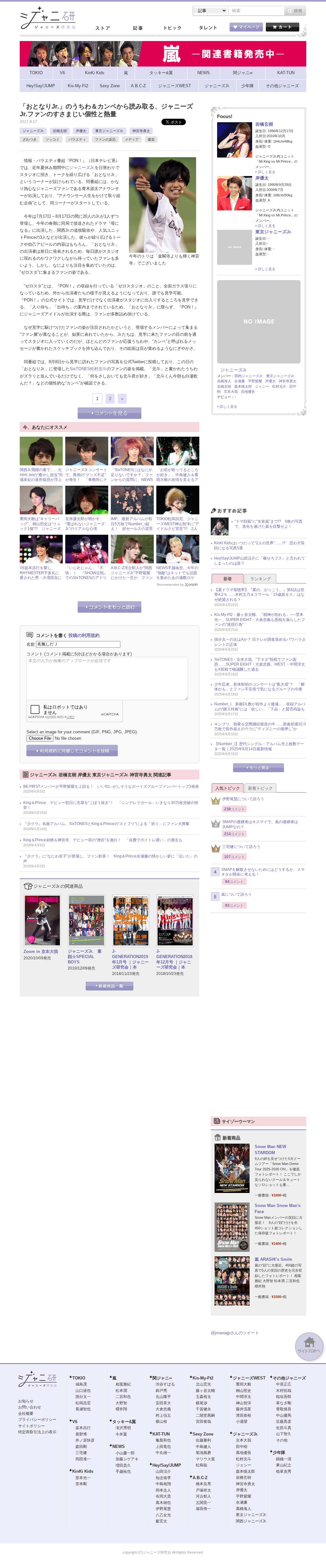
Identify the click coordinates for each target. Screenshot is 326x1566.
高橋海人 (224, 381)
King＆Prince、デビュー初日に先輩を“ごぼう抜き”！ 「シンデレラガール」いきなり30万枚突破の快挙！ (110, 805)
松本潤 (121, 1390)
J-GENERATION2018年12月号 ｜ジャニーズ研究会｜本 (174, 959)
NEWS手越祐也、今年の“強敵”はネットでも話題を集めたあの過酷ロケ (177, 573)
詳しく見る (266, 172)
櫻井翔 (121, 1409)
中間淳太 (243, 1396)
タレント (207, 28)
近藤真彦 (283, 1421)
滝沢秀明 (123, 1428)
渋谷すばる (165, 1384)
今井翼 (121, 1434)
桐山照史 (243, 1390)
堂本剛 (81, 1484)
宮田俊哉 (203, 1421)
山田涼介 (163, 1471)
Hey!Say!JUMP (166, 1465)
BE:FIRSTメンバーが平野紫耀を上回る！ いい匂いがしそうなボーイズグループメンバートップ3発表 (111, 786)
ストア (102, 28)
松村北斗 (98, 368)
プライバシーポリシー (37, 1419)
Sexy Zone (203, 1434)
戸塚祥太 (203, 1490)
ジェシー (262, 386)
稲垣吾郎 (283, 1396)
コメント (34, 654)
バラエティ (77, 139)
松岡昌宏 (83, 1403)
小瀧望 (241, 1421)
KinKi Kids (82, 1471)
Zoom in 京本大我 (41, 951)
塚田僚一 (203, 1508)
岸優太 (81, 131)
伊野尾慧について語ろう (243, 799)
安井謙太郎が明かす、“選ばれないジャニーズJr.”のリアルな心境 (85, 524)
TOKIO (78, 1378)
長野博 (81, 1434)
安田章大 (163, 1403)
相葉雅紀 (123, 1384)
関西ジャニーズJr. (249, 376)
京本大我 (231, 391)
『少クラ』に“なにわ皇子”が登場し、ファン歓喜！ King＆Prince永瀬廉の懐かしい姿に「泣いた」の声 (110, 859)
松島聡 (201, 1465)
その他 (281, 1440)
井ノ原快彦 (85, 1440)
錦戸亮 (161, 1390)
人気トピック (227, 788)
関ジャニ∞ (162, 1378)
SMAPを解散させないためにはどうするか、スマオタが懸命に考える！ (263, 872)
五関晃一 (203, 1502)
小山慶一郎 (125, 1453)
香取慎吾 (283, 1409)
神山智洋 (243, 1403)
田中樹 (241, 1446)
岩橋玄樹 (60, 131)
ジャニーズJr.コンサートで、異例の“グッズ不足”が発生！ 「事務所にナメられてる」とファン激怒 (86, 480)
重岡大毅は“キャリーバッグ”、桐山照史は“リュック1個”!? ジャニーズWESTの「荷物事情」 (40, 526)
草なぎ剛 (283, 1403)
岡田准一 (83, 1459)
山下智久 (283, 1434)
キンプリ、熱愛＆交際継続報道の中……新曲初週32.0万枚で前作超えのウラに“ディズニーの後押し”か (260, 726)
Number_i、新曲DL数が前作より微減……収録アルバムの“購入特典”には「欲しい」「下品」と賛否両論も (259, 706)
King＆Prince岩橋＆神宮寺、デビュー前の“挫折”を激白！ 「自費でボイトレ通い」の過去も (102, 840)
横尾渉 (201, 1403)
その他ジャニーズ (289, 1378)
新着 (227, 578)
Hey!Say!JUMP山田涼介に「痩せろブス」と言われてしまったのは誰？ (259, 561)
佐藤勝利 (203, 1440)
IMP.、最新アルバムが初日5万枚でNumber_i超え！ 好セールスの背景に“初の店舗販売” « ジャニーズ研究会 (132, 529)
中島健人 (203, 1446)
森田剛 (81, 1446)
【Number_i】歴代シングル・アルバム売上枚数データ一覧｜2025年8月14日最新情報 (259, 746)
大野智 (121, 1403)
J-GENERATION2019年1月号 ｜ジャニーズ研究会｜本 (130, 959)
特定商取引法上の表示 (37, 1432)
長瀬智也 (83, 1409)
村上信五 (163, 1415)
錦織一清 (283, 1459)
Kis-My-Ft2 (203, 1378)
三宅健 (81, 1452)
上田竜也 (163, 1446)
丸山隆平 (163, 1396)
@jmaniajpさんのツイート (235, 1332)
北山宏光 (203, 1384)
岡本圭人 (163, 1490)
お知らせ (25, 1401)
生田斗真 (283, 1428)
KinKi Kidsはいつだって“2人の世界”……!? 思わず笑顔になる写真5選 (259, 545)
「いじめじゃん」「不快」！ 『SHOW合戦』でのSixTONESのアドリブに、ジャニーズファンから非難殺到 (86, 578)
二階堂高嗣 (205, 1415)
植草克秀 (283, 1471)
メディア (132, 139)
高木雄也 (163, 1502)
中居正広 (283, 1384)
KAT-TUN (161, 1434)
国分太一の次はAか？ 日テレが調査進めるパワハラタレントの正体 (260, 642)
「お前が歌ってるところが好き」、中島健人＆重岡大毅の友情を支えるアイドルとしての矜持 (177, 477)
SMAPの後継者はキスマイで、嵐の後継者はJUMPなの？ (260, 824)
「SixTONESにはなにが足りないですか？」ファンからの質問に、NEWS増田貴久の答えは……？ (132, 477)
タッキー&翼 (124, 1421)
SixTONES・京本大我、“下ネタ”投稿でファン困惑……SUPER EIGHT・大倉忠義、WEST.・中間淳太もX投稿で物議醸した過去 (259, 664)
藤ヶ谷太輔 (205, 1390)
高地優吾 (248, 391)
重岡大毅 (243, 1384)
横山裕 (161, 1421)
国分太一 (83, 1396)
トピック (172, 28)
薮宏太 (161, 1521)
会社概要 (25, 1413)
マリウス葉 (205, 1459)
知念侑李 (163, 1478)
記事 (137, 28)
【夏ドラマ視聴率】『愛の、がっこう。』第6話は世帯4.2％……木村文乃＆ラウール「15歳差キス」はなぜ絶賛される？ (259, 595)
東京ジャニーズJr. (109, 131)
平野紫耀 (255, 381)
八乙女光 (163, 1515)
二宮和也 (123, 1396)
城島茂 (81, 1384)
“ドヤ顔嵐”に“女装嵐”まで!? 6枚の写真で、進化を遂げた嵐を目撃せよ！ (268, 524)
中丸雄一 (163, 1452)
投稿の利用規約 (84, 635)
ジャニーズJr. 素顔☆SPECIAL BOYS (85, 956)
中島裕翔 (163, 1484)
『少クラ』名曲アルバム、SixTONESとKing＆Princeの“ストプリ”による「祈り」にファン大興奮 (106, 824)
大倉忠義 (163, 1409)
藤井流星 (243, 1409)
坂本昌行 (83, 1428)
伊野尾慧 (163, 1508)
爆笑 (151, 139)
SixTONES (80, 368)
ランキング (260, 578)
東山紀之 (283, 1465)
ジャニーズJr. (33, 131)
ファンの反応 (105, 139)
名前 (30, 644)
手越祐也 (123, 1471)
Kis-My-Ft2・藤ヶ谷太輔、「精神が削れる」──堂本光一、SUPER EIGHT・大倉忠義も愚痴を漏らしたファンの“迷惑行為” (259, 619)
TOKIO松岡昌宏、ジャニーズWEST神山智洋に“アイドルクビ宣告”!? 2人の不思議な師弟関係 (177, 526)
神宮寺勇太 (141, 131)
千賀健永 (203, 1409)
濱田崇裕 (243, 1415)
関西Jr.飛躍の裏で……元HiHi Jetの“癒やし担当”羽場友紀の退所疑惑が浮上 (41, 475)
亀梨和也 (163, 1440)
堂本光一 (83, 1478)
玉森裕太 (203, 1396)
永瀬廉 (239, 381)
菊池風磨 (203, 1452)
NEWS (118, 1446)
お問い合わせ (29, 1407)
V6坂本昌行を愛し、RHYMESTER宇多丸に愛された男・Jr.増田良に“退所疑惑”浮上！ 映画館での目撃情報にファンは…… (41, 580)
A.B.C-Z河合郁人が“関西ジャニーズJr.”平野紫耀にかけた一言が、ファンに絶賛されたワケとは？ (132, 575)
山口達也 (83, 1390)
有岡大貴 (163, 1496)
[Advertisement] (258, 463)
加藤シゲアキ (127, 1459)
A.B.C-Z (200, 1477)
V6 (74, 1421)
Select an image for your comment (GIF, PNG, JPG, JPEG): (82, 732)
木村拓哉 (283, 1390)
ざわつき (30, 139)
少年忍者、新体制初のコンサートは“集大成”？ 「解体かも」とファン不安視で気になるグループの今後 (259, 687)
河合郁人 (203, 1496)
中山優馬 (283, 1415)
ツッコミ (53, 139)
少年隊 (279, 1452)
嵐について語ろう (236, 894)
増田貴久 (123, 1465)
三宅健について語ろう (241, 846)
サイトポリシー (31, 1426)
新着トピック (260, 788)
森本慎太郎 (243, 386)
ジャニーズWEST (249, 1378)
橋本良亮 (203, 1484)
